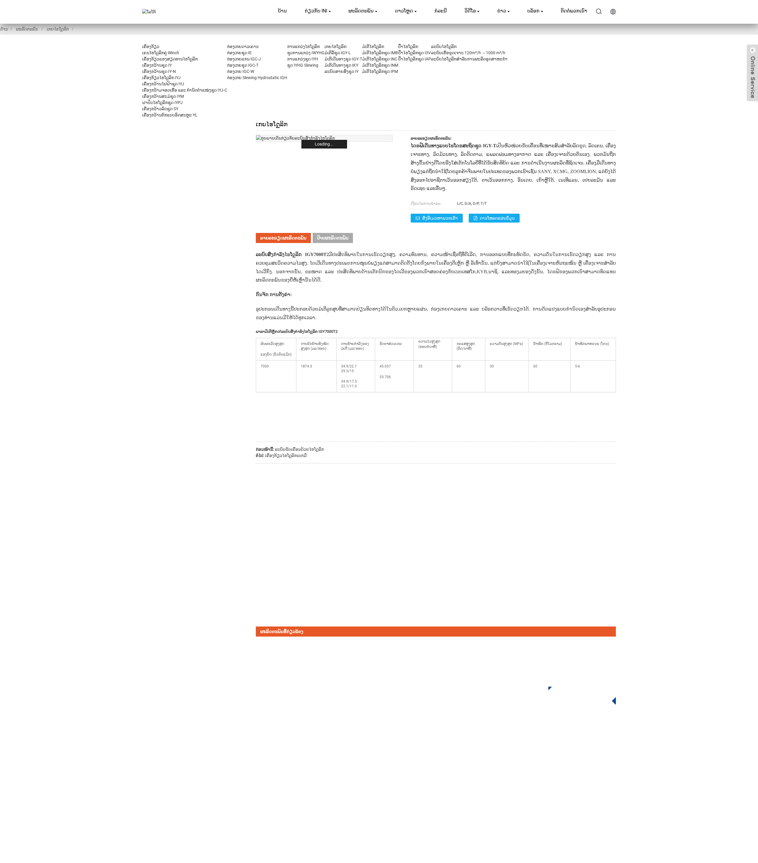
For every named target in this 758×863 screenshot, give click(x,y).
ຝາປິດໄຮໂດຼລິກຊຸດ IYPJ (162, 102)
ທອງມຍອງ (521, 271)
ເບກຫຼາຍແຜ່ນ (413, 308)
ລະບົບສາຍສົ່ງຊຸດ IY (342, 71)
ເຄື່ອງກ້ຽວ (150, 46)
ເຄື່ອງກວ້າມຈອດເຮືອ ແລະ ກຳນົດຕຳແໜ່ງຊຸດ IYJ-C (184, 90)
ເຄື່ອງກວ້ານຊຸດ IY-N (159, 71)
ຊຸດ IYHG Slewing (302, 65)
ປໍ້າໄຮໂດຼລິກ (408, 46)
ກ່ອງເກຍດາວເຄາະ (243, 46)
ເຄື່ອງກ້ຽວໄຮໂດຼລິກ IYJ (161, 77)
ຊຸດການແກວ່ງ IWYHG (306, 52)
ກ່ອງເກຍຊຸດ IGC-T (242, 65)
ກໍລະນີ (440, 11)
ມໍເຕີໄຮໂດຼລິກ (373, 46)
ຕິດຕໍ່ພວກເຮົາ (574, 11)
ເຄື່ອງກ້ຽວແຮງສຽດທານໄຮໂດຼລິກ (170, 59)
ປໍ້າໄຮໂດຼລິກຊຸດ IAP (414, 59)
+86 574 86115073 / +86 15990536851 (552, 752)
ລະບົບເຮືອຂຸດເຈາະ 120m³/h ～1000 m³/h (468, 52)
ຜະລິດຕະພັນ (361, 11)
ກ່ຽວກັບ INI (316, 11)
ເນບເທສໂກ (465, 271)
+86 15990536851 (529, 801)
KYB (482, 271)
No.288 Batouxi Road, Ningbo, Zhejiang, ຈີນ (551, 777)
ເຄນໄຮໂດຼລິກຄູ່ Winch (160, 52)
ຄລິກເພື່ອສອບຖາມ (578, 694)
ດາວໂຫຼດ (404, 11)
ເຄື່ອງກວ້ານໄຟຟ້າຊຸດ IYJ (163, 83)
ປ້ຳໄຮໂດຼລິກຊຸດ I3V (414, 52)
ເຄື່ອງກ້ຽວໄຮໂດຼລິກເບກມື (286, 455)
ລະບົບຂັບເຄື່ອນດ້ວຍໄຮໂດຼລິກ (299, 449)
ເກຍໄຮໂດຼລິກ (57, 29)
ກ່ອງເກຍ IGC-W (240, 71)
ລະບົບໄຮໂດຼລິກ (444, 46)
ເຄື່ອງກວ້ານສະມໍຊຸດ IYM (163, 96)
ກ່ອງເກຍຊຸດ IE (239, 52)
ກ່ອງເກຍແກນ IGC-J (244, 59)
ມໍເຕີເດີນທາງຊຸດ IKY (341, 65)
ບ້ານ (282, 11)
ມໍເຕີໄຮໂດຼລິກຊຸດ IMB (380, 52)
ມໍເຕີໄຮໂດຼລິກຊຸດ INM (380, 65)
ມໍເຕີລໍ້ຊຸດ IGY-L (338, 52)
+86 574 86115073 (526, 789)
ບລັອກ (533, 11)
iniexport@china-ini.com (532, 765)
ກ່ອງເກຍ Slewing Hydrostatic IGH (257, 77)
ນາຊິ (492, 271)
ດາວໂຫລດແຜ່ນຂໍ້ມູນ (497, 218)
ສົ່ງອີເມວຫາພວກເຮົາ (440, 218)
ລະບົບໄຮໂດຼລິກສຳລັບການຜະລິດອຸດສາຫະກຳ (469, 59)
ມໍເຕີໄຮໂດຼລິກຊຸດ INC (379, 59)
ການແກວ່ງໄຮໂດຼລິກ (303, 46)
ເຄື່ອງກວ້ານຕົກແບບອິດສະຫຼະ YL (169, 115)
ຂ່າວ (501, 11)
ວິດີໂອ (470, 11)
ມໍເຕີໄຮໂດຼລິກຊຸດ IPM (380, 71)
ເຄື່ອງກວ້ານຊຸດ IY (157, 65)
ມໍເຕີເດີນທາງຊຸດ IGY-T (343, 59)
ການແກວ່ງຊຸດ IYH (302, 59)
